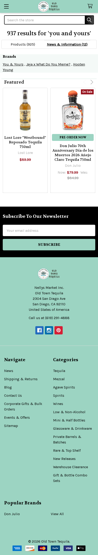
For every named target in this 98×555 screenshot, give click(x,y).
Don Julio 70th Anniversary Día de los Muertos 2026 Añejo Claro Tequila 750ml (72, 152)
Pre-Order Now (72, 137)
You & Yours (13, 64)
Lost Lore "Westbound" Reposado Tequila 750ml (25, 142)
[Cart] (91, 6)
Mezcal (59, 379)
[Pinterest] (58, 330)
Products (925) (23, 44)
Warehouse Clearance (70, 467)
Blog (8, 387)
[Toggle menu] (6, 6)
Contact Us (13, 395)
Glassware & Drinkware (72, 428)
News (8, 371)
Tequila (59, 371)
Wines (58, 404)
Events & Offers (17, 417)
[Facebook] (39, 330)
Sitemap (11, 426)
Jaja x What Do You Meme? (48, 64)
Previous (85, 82)
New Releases (64, 459)
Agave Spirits (64, 387)
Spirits (58, 395)
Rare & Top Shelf (67, 450)
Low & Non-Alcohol (69, 412)
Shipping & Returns (21, 379)
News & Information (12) (67, 44)
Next (91, 82)
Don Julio (12, 514)
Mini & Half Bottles (69, 420)
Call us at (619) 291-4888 (49, 318)
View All (57, 514)
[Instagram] (49, 330)
